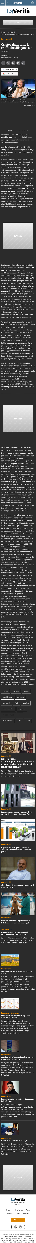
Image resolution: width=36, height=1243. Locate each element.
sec (20, 715)
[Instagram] (20, 1226)
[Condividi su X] (8, 63)
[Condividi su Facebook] (3, 63)
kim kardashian (8, 709)
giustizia (26, 703)
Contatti (26, 1214)
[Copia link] (23, 63)
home (3, 32)
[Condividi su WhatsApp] (13, 63)
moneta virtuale (8, 715)
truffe (28, 721)
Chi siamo (9, 1210)
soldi (19, 721)
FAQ (18, 1214)
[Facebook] (11, 1226)
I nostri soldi (11, 32)
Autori (28, 1210)
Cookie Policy (23, 1240)
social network (8, 721)
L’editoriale (19, 1210)
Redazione (10, 1214)
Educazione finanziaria (10, 1013)
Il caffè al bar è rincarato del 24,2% (14, 1141)
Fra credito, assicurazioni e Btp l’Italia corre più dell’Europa (15, 1016)
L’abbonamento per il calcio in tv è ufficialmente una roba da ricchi (14, 933)
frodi (16, 703)
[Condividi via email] (18, 63)
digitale (26, 691)
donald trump (7, 697)
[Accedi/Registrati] (32, 3)
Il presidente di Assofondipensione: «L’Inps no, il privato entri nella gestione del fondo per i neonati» (17, 763)
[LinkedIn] (24, 1226)
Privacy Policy (14, 1240)
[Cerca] (8, 3)
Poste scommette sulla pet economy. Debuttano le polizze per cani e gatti (15, 922)
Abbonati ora (18, 1220)
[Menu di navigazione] (3, 3)
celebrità (16, 691)
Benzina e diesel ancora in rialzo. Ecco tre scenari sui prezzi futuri (17, 1058)
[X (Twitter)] (15, 1226)
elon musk (6, 703)
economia (20, 697)
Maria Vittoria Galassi (9, 58)
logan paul (21, 709)
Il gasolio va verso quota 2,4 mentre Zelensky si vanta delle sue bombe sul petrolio (16, 850)
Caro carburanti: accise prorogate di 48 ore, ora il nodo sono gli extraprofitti (16, 813)
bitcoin (5, 691)
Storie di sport (6, 929)
